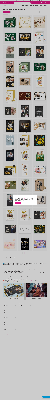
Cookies (24, 198)
